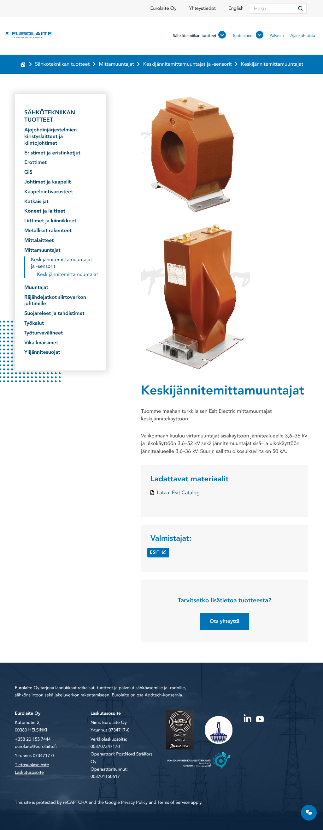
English (236, 8)
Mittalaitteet (39, 240)
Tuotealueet (243, 36)
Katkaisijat (36, 201)
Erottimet (35, 162)
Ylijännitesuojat (42, 352)
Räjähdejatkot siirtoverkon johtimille (55, 300)
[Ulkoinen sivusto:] (247, 717)
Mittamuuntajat (116, 64)
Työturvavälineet (43, 333)
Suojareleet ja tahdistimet (54, 313)
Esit (155, 553)
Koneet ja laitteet (44, 211)
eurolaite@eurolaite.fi (35, 747)
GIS (28, 172)
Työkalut (34, 323)
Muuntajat (36, 287)
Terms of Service (173, 803)
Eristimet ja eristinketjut (52, 153)
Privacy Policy (134, 803)
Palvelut (277, 36)
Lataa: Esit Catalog (178, 492)
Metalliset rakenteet (48, 230)
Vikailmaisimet (41, 343)
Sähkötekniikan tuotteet (194, 36)
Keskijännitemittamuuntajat (67, 274)
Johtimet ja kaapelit (47, 182)
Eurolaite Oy (163, 8)
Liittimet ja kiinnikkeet (50, 221)
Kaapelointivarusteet (48, 192)
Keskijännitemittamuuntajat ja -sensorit (187, 64)
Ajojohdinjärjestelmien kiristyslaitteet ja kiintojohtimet (50, 136)
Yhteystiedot (202, 8)
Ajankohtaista (303, 36)
